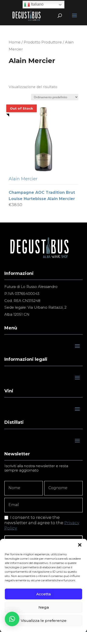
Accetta (43, 594)
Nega (43, 607)
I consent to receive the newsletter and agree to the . (41, 522)
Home (15, 42)
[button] (79, 544)
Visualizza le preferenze (43, 620)
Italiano (37, 4)
